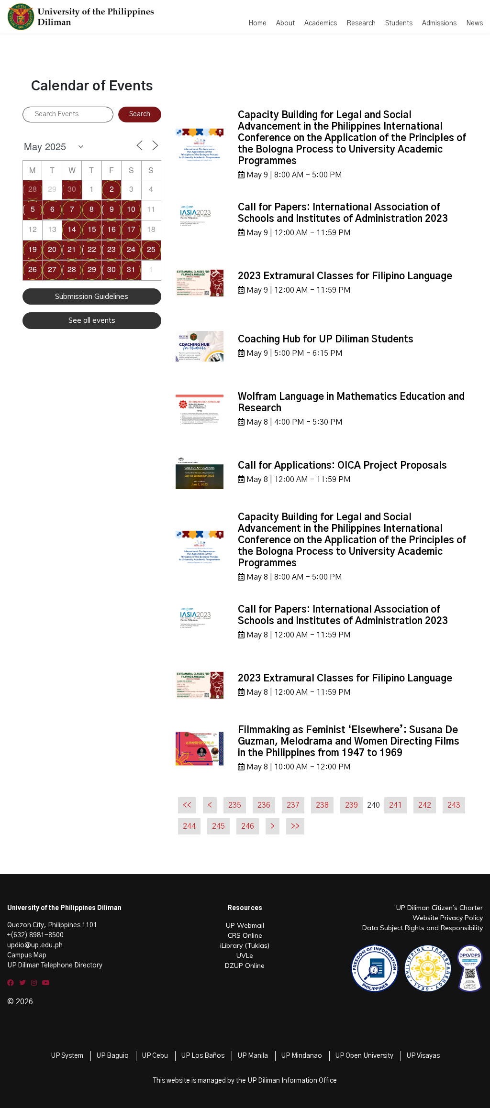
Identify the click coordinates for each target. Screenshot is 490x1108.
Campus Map (26, 955)
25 (151, 248)
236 (263, 805)
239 (351, 805)
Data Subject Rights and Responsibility (422, 927)
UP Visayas (423, 1056)
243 (453, 805)
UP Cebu (155, 1056)
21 (71, 248)
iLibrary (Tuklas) (244, 945)
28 (32, 188)
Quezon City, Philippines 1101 (52, 925)
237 (293, 805)
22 (92, 248)
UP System (67, 1056)
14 (71, 228)
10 (131, 208)
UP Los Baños (202, 1056)
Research (361, 23)
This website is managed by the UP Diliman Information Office (245, 1080)
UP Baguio (112, 1056)
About (285, 23)
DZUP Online (245, 965)
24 (131, 248)
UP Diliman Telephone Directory (54, 965)
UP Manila (252, 1056)
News (474, 23)
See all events (91, 320)
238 (322, 805)
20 (52, 248)
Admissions (439, 23)
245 (218, 826)
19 (32, 248)
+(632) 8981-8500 (35, 935)
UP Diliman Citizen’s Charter (439, 907)
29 (92, 268)
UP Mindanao (301, 1056)
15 (92, 228)
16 (111, 228)
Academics (320, 23)
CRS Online (245, 935)
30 (71, 188)
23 (111, 248)
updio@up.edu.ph (35, 945)
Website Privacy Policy (447, 917)
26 (32, 268)
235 (234, 805)
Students (398, 23)
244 (189, 826)
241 (395, 805)
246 (247, 826)
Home (257, 23)
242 (424, 805)
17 (131, 228)
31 (131, 268)
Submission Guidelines (91, 296)
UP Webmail (245, 925)
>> (295, 826)
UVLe (244, 955)
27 (52, 268)
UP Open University (364, 1056)
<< (187, 805)
